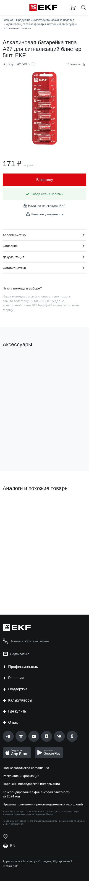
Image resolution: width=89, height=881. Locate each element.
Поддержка (17, 689)
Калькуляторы (20, 700)
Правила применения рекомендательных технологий (43, 804)
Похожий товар (16, 503)
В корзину (20, 449)
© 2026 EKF (10, 866)
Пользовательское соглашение (26, 768)
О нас (13, 722)
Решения (16, 678)
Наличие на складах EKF (46, 206)
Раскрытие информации (21, 776)
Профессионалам (23, 667)
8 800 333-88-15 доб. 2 (47, 301)
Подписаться (19, 654)
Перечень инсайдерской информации (31, 784)
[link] (8, 736)
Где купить (17, 711)
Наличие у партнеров (47, 214)
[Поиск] (83, 7)
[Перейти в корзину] (73, 7)
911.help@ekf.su (44, 305)
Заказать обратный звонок (29, 641)
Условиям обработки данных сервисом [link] (24, 814)
